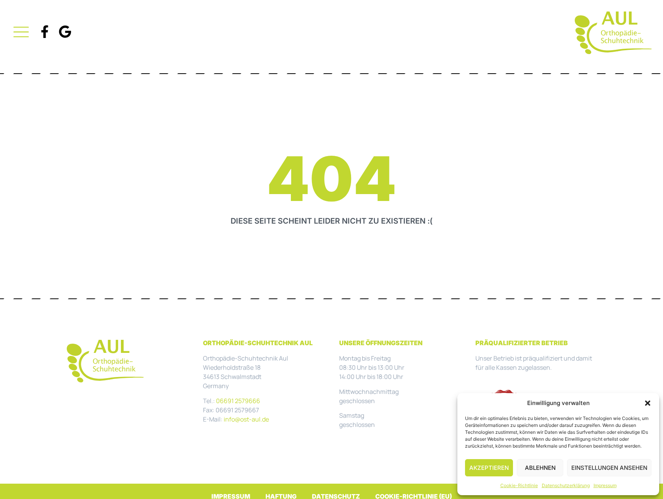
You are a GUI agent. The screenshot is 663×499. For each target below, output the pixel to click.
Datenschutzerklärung (566, 485)
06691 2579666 (238, 401)
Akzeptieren (489, 467)
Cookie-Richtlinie (519, 485)
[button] (647, 403)
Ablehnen (540, 467)
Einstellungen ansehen (609, 467)
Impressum (605, 485)
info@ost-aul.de (246, 419)
